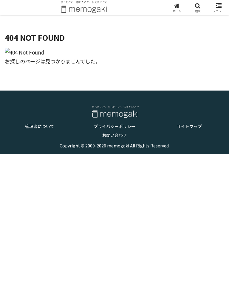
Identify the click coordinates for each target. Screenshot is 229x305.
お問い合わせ (114, 135)
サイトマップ (189, 126)
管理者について (39, 126)
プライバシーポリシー (114, 126)
